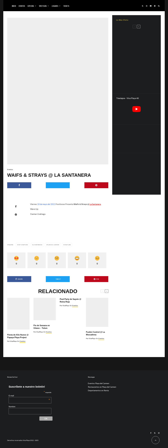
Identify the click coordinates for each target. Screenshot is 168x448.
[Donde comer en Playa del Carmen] (136, 139)
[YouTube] (151, 5)
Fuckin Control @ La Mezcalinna (95, 333)
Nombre (12, 406)
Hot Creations (23, 244)
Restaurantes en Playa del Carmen (102, 387)
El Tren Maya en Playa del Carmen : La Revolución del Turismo (140, 84)
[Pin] (96, 185)
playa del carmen (53, 244)
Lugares (55, 5)
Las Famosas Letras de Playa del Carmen (140, 58)
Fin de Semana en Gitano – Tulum (41, 326)
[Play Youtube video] (136, 109)
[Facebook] (151, 433)
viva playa (67, 244)
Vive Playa (43, 5)
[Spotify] (155, 5)
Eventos (22, 5)
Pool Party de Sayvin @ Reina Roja (70, 300)
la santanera (37, 244)
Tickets (66, 5)
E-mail (29, 396)
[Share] (19, 185)
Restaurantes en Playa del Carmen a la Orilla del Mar (139, 70)
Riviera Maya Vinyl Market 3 (140, 32)
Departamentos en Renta (98, 390)
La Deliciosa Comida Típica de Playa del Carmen (141, 45)
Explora (31, 5)
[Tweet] (58, 185)
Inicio (14, 5)
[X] (142, 5)
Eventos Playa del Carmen (98, 383)
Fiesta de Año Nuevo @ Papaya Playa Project (18, 336)
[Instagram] (147, 5)
